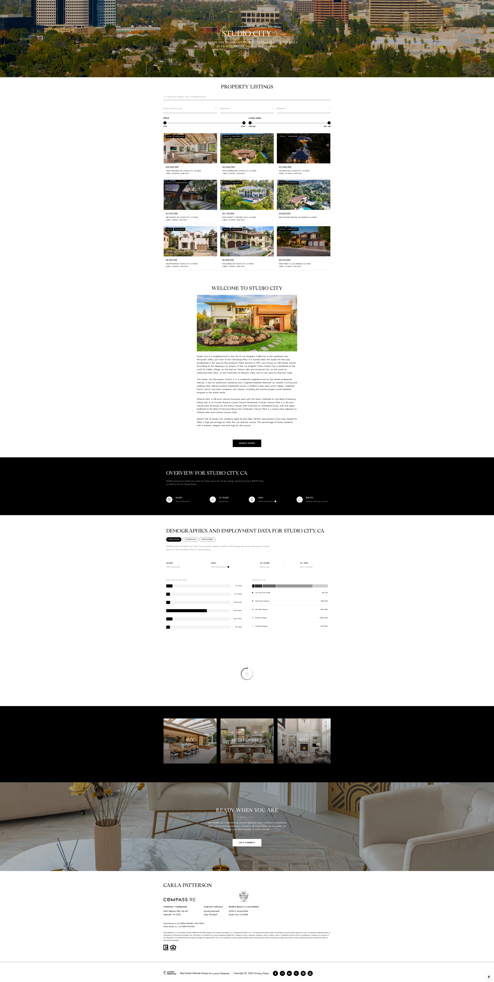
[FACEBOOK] (275, 973)
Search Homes (247, 443)
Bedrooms (281, 108)
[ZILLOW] (310, 973)
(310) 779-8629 (210, 914)
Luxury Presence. (221, 973)
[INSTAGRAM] (282, 973)
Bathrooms (225, 108)
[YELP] (296, 973)
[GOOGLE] (303, 973)
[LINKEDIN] (289, 973)
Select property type (172, 108)
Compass (236, 932)
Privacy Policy (262, 973)
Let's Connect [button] (247, 843)
